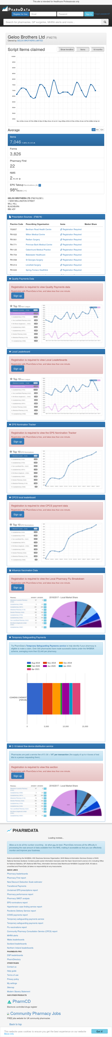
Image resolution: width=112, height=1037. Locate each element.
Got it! (99, 1031)
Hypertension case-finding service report (24, 906)
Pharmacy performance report (20, 894)
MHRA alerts (12, 935)
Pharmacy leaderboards (17, 873)
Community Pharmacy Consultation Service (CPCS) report (32, 931)
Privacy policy (13, 979)
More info (9, 1033)
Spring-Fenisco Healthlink (37, 270)
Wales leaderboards (15, 939)
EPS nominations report (17, 902)
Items (82, 49)
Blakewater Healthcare (35, 254)
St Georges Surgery (34, 259)
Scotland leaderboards (17, 943)
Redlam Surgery (33, 239)
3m (93, 129)
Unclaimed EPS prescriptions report (22, 890)
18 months (97, 49)
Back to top (15, 1024)
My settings (12, 983)
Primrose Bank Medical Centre (39, 244)
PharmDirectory (14, 959)
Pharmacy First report (16, 877)
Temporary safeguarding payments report (25, 923)
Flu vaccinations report (17, 927)
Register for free (20, 14)
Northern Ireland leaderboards (20, 947)
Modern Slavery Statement (18, 991)
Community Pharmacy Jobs (35, 1013)
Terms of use (12, 975)
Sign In (89, 14)
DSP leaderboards (15, 955)
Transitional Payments (16, 886)
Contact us (11, 966)
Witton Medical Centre (35, 234)
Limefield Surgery (33, 264)
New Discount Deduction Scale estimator (24, 881)
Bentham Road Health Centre (38, 229)
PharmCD (21, 1001)
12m (101, 129)
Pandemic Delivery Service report (21, 910)
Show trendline (67, 49)
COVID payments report (17, 914)
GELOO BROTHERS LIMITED (30, 40)
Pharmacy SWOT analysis (18, 898)
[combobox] (52, 22)
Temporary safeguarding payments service (25, 919)
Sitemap (10, 987)
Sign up (18, 295)
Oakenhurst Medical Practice (38, 249)
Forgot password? (102, 13)
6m (97, 129)
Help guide (11, 970)
